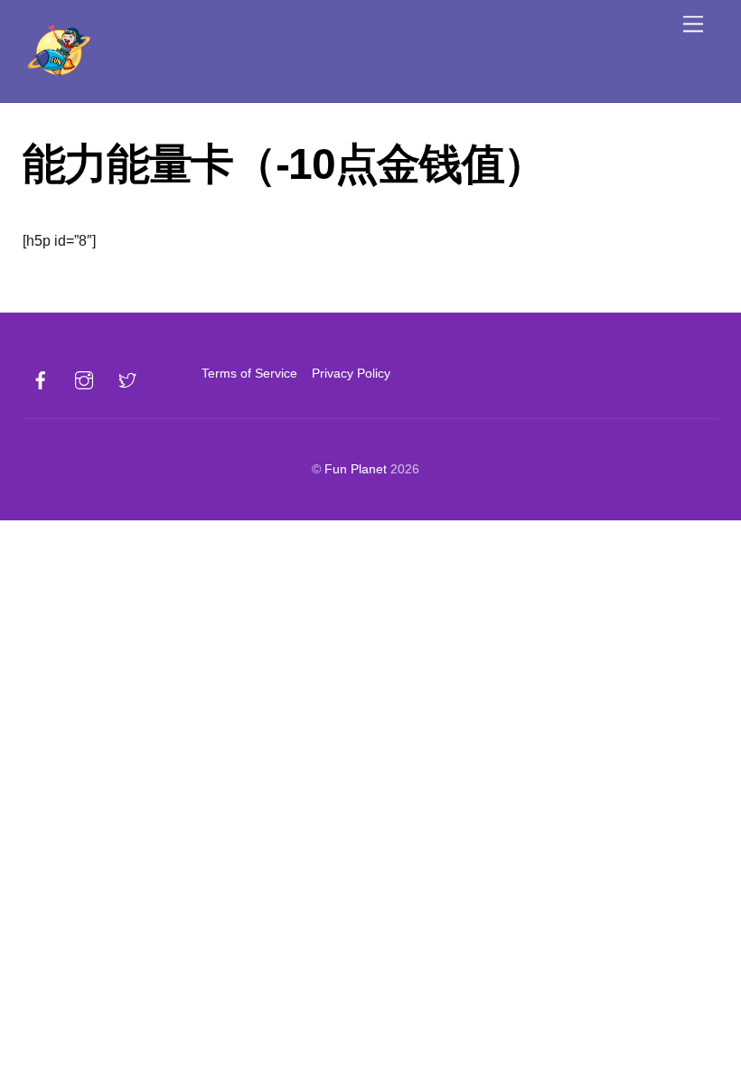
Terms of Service (249, 373)
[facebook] (41, 378)
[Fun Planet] (59, 76)
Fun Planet (355, 469)
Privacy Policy (351, 373)
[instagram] (84, 378)
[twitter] (127, 378)
